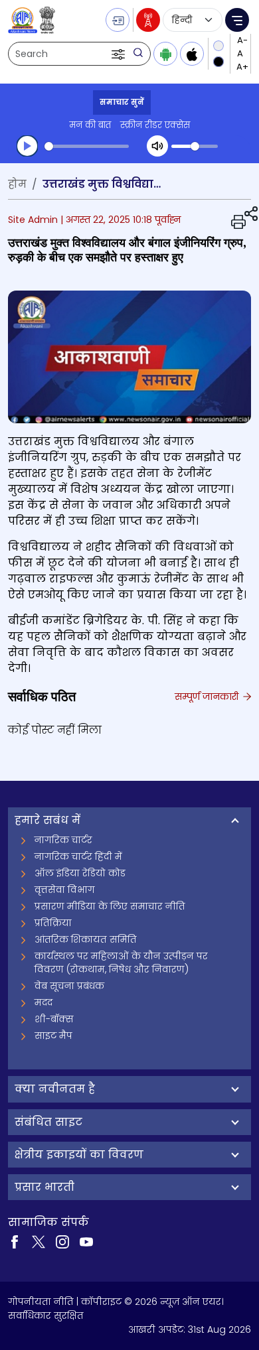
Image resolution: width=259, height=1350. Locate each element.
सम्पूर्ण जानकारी (208, 696)
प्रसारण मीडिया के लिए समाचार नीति (110, 906)
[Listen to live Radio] (148, 20)
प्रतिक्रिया (53, 922)
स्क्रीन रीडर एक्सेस (155, 125)
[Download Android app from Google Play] (165, 54)
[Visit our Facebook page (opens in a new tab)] (14, 1240)
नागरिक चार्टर (63, 839)
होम (17, 184)
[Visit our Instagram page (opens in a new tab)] (62, 1240)
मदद (43, 1002)
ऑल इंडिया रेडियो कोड (80, 873)
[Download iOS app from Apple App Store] (192, 54)
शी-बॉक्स (54, 1019)
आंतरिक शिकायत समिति (86, 939)
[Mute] (157, 146)
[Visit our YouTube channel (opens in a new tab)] (86, 1240)
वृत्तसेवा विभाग (65, 889)
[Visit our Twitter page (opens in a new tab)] (38, 1240)
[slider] (86, 146)
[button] (120, 54)
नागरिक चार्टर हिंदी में (78, 856)
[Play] (27, 146)
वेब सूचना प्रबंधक (69, 985)
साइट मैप (53, 1035)
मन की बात (90, 125)
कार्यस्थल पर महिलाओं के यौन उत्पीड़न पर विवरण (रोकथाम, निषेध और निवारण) (121, 962)
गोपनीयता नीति (41, 1301)
